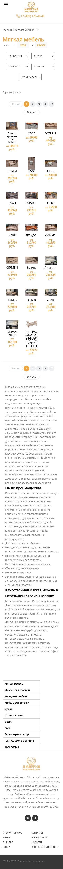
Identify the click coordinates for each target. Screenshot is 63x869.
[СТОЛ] (31, 126)
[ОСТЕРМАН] (51, 126)
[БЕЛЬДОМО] (31, 228)
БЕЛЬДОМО (33, 235)
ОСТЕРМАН (52, 133)
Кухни (8, 709)
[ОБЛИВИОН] (12, 260)
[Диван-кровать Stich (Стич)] (12, 126)
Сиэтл (51, 300)
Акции (6, 847)
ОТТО (50, 203)
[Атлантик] (51, 260)
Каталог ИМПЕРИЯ (26, 30)
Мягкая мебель (14, 683)
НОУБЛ (12, 171)
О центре (8, 842)
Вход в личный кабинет (45, 847)
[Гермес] (31, 292)
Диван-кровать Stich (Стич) (12, 137)
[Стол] (31, 163)
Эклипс (31, 267)
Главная (8, 30)
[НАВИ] (12, 228)
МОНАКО (51, 235)
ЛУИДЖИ (31, 203)
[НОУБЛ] (12, 163)
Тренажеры (12, 747)
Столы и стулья (14, 715)
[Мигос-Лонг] (12, 324)
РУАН (12, 203)
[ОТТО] (51, 196)
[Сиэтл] (51, 292)
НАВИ (12, 235)
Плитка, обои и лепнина (19, 740)
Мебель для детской (17, 702)
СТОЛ (31, 133)
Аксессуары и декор (17, 734)
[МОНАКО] (51, 228)
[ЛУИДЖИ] (31, 196)
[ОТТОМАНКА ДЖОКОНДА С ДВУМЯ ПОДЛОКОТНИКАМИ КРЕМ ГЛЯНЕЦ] (31, 324)
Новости (36, 842)
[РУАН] (12, 196)
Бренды (7, 838)
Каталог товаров (12, 833)
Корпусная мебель (16, 696)
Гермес (31, 300)
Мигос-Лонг (12, 333)
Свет (7, 728)
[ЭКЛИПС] (31, 260)
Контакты (37, 833)
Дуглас (12, 300)
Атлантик (51, 267)
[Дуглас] (12, 292)
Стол (31, 171)
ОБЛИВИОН (14, 267)
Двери (8, 721)
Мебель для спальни (17, 690)
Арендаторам (39, 838)
